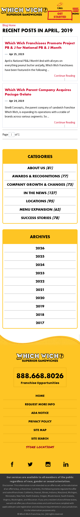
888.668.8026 (40, 376)
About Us (40, 168)
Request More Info (40, 404)
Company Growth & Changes (40, 184)
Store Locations (40, 447)
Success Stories (40, 218)
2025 (40, 256)
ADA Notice (40, 413)
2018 (40, 314)
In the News (40, 193)
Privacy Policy (40, 421)
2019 (40, 306)
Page (5, 134)
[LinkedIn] (66, 465)
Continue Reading (64, 75)
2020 (40, 298)
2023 (40, 273)
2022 (40, 281)
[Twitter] (30, 465)
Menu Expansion (40, 209)
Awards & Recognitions (40, 176)
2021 (40, 289)
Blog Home (9, 25)
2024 (40, 264)
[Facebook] (12, 465)
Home (40, 396)
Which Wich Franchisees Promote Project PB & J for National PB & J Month (40, 45)
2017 (40, 322)
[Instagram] (48, 465)
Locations (40, 201)
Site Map (40, 430)
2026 (40, 248)
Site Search (40, 438)
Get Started (60, 15)
